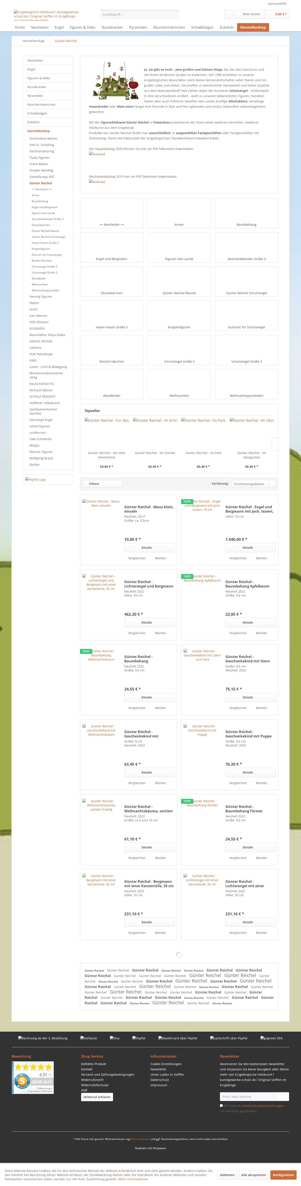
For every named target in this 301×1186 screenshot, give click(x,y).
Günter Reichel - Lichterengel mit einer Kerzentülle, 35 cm (244, 883)
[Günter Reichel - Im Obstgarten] (252, 433)
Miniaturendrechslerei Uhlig (46, 375)
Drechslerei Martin (43, 138)
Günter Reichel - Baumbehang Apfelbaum (247, 584)
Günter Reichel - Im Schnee (155, 453)
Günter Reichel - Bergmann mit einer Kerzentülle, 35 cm (149, 883)
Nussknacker (36, 87)
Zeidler (35, 464)
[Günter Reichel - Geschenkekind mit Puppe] (202, 755)
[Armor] (179, 210)
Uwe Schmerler (41, 439)
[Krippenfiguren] (179, 313)
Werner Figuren (41, 452)
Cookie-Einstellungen (166, 1064)
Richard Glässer (41, 390)
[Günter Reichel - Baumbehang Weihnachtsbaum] (101, 680)
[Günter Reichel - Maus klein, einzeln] (101, 530)
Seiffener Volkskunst (44, 403)
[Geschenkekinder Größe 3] (246, 245)
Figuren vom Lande (43, 213)
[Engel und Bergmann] (111, 245)
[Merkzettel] (229, 14)
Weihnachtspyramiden (45, 290)
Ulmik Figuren (40, 426)
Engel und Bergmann (45, 207)
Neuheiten (35, 60)
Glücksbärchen (41, 225)
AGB (84, 1090)
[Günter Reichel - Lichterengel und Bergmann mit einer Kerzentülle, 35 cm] (101, 605)
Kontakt (86, 1069)
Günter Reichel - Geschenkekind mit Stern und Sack (247, 658)
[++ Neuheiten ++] (111, 210)
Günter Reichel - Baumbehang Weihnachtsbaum (140, 658)
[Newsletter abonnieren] (282, 1096)
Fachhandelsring (42, 151)
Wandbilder (39, 278)
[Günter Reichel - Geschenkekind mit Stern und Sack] (202, 680)
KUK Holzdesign (41, 354)
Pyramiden (35, 96)
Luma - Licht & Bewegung (48, 367)
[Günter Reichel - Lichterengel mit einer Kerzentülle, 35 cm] (202, 904)
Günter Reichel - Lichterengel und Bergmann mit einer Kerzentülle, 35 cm (149, 584)
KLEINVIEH (37, 328)
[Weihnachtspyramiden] (246, 381)
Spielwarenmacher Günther (43, 411)
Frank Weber (39, 164)
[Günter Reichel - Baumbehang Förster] (202, 830)
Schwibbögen (37, 113)
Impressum (158, 1085)
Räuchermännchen (41, 104)
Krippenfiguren (41, 249)
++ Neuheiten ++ (42, 189)
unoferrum (38, 432)
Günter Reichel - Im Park (203, 453)
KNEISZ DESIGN (41, 341)
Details (146, 547)
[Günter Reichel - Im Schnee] (155, 433)
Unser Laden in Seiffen (167, 1074)
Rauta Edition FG (42, 384)
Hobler (34, 303)
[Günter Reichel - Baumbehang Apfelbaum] (202, 605)
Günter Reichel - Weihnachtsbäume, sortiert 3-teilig (148, 808)
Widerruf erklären (97, 1097)
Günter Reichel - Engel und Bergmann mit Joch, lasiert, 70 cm (249, 509)
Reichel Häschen (42, 260)
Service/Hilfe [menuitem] (277, 4)
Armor (36, 195)
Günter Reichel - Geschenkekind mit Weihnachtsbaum (141, 734)
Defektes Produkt (93, 1064)
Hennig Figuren (41, 296)
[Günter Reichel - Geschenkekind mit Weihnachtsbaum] (101, 755)
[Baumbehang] (246, 210)
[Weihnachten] (179, 381)
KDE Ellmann (39, 322)
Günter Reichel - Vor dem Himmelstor (106, 455)
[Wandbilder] (111, 381)
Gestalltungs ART (42, 177)
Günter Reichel (41, 183)
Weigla (34, 445)
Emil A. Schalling (42, 145)
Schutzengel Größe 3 (44, 266)
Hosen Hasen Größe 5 (45, 243)
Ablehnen (227, 1175)
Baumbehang (40, 201)
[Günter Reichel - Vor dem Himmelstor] (107, 433)
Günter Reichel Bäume (45, 231)
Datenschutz (159, 1080)
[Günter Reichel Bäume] (179, 279)
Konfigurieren (283, 1175)
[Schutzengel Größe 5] (246, 347)
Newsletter (158, 1069)
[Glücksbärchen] (111, 279)
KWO (33, 360)
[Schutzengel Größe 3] (179, 347)
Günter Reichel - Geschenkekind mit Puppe (248, 734)
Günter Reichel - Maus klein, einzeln (149, 509)
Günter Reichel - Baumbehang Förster (244, 808)
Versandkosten (141, 1139)
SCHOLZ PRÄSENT (43, 396)
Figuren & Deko (38, 78)
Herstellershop (38, 131)
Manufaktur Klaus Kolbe (47, 335)
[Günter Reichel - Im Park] (203, 433)
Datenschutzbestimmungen (263, 1106)
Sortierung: (220, 483)
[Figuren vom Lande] (179, 245)
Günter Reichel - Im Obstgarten (251, 455)
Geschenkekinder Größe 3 (48, 219)
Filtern (93, 484)
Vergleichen (136, 558)
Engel (31, 69)
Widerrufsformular (95, 1085)
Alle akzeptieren (253, 1175)
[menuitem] (139, 14)
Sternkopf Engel (41, 420)
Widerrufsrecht (92, 1080)
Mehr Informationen (133, 1179)
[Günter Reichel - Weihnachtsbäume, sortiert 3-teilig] (101, 830)
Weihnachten (40, 284)
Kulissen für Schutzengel (47, 255)
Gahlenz (36, 347)
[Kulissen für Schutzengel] (246, 313)
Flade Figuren (40, 157)
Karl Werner (38, 316)
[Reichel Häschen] (111, 347)
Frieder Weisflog (41, 170)
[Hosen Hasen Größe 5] (111, 313)
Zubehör (33, 122)
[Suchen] (174, 14)
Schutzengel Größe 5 (44, 272)
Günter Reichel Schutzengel (48, 237)
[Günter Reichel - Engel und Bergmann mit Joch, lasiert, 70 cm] (202, 530)
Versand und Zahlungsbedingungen (107, 1074)
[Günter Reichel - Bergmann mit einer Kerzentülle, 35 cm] (101, 904)
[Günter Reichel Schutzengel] (246, 279)
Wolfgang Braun (41, 458)
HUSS (33, 309)
